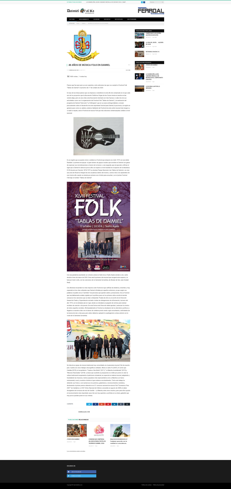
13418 (155, 54)
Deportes (107, 19)
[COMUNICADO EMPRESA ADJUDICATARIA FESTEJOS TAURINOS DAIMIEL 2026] (99, 430)
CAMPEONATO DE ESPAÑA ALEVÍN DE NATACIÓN (153, 34)
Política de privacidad (158, 485)
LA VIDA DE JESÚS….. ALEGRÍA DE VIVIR (154, 43)
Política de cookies (147, 485)
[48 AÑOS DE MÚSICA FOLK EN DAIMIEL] (98, 45)
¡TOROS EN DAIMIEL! (73, 439)
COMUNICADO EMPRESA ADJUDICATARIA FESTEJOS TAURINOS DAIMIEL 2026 (97, 441)
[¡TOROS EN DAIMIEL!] (77, 430)
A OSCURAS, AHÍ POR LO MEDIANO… (153, 87)
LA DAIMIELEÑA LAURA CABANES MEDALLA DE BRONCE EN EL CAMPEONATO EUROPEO (107, 2)
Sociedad (96, 19)
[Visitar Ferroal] (151, 13)
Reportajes (119, 19)
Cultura (72, 19)
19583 (155, 37)
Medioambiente (84, 19)
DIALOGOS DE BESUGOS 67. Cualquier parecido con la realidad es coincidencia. (119, 441)
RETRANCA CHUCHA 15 (152, 51)
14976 (155, 46)
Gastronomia (131, 19)
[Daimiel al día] (80, 11)
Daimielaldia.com (73, 70)
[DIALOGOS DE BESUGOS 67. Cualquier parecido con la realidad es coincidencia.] (120, 430)
